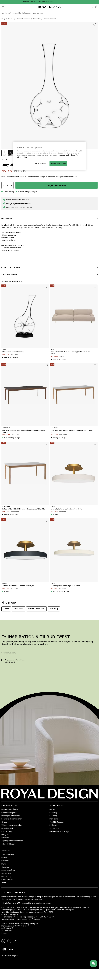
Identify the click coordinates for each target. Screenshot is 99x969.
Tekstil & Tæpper (57, 822)
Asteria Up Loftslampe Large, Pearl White (65, 586)
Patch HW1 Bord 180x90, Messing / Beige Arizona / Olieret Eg (23, 509)
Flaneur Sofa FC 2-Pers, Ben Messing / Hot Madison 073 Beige (70, 353)
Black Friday (6, 876)
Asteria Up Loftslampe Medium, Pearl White (66, 509)
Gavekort (5, 837)
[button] (93, 7)
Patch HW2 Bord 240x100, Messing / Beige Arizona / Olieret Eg (72, 431)
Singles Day (6, 873)
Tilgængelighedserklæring (12, 841)
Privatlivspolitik (7, 828)
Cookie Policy (6, 831)
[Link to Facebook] (9, 941)
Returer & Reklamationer (11, 819)
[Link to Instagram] (15, 941)
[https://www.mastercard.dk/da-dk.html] (4, 949)
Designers (5, 834)
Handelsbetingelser (9, 812)
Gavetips (5, 867)
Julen (3, 883)
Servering (53, 816)
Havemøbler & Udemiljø (59, 831)
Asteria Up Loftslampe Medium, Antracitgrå (18, 586)
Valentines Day (7, 854)
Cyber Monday (7, 879)
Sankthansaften (8, 870)
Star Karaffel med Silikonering (13, 352)
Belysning (53, 812)
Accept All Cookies (58, 164)
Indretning (54, 819)
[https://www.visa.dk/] (10, 949)
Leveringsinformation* (10, 816)
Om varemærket (9, 274)
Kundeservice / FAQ (9, 809)
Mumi (3, 864)
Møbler (52, 809)
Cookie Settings (40, 164)
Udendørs (5, 861)
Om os (4, 822)
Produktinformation (10, 267)
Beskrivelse (6, 218)
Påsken (4, 857)
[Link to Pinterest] (3, 941)
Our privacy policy (63, 155)
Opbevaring (54, 828)
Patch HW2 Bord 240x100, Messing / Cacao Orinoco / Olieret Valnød (23, 431)
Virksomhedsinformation (11, 825)
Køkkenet (53, 825)
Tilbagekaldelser (8, 844)
